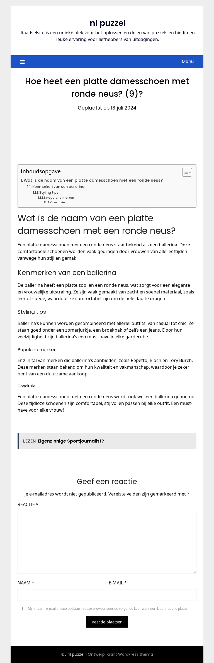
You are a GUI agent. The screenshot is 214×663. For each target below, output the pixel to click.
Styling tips (49, 192)
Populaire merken (60, 198)
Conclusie (57, 202)
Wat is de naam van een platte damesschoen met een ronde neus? (93, 180)
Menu (188, 61)
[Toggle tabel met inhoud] (184, 172)
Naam (26, 583)
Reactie (28, 504)
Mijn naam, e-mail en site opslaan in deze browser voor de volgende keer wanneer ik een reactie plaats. (108, 608)
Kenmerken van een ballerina (58, 186)
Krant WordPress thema (130, 654)
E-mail (118, 583)
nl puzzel (108, 23)
